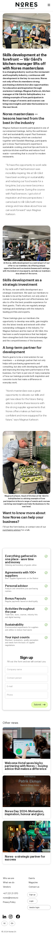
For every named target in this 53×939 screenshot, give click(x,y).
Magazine (33, 883)
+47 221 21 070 (10, 894)
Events (32, 878)
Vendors (7, 887)
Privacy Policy (9, 902)
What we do (8, 883)
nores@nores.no (10, 898)
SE (4, 923)
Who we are (8, 878)
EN (12, 923)
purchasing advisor (12, 530)
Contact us (34, 887)
